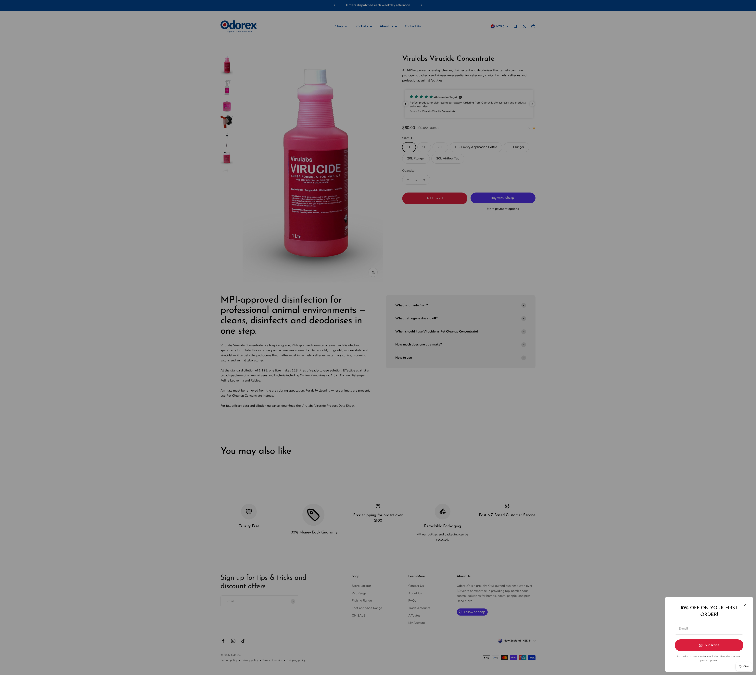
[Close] (745, 605)
